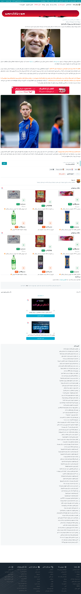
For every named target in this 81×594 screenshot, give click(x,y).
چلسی (38, 581)
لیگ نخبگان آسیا (23, 586)
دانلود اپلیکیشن (76, 569)
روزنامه (43, 5)
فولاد (52, 581)
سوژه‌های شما (43, 1)
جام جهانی (10, 569)
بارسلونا (31, 61)
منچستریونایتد (36, 588)
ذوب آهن (51, 577)
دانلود (4, 163)
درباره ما (78, 577)
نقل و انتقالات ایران (8, 579)
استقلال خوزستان (49, 591)
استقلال (51, 569)
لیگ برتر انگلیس (23, 576)
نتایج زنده (22, 5)
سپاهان (51, 579)
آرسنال (38, 579)
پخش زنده (66, 1)
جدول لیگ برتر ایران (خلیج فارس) (22, 570)
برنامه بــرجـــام (53, 5)
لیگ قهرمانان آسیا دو (22, 588)
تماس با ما (52, 1)
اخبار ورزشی (61, 1)
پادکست (56, 1)
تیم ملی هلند (56, 61)
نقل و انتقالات (37, 5)
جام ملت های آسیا (9, 572)
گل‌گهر (51, 586)
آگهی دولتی (77, 588)
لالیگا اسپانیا (24, 579)
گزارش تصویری (29, 5)
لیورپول (38, 586)
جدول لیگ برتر (61, 5)
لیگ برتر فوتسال (23, 590)
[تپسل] (12, 87)
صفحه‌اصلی (68, 5)
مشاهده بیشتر (40, 295)
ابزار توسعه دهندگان (75, 579)
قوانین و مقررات (63, 280)
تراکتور (51, 574)
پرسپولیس (50, 572)
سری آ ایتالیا (24, 581)
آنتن (65, 586)
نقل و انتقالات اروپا (9, 577)
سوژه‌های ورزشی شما (61, 569)
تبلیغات (48, 1)
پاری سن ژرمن (10, 581)
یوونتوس (38, 591)
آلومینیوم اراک (50, 588)
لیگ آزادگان (24, 574)
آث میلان (38, 569)
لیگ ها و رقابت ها (62, 577)
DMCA (78, 586)
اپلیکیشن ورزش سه (72, 1)
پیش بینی (78, 1)
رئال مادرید (37, 584)
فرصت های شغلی (76, 581)
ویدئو (65, 579)
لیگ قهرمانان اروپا (22, 583)
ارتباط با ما (77, 572)
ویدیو (47, 5)
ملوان (52, 584)
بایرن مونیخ (37, 577)
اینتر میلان (37, 572)
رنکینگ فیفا (10, 574)
